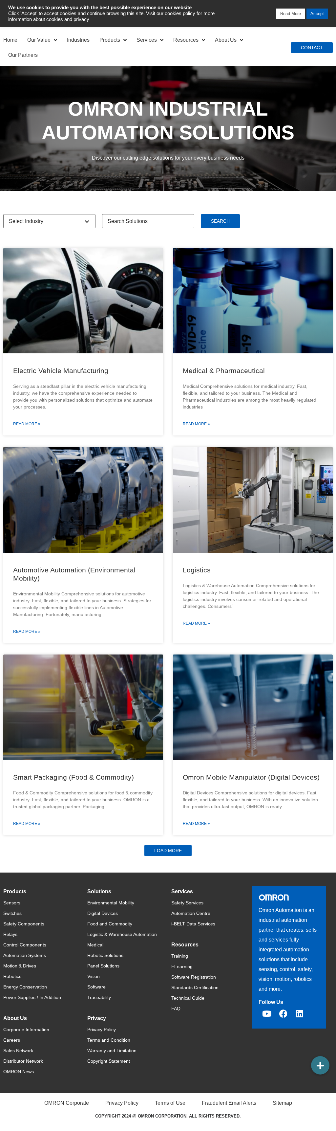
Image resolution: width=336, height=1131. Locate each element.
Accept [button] (317, 13)
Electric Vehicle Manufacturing (60, 370)
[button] (168, 850)
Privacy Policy (101, 1029)
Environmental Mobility (110, 902)
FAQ (175, 1008)
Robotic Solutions (105, 955)
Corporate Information (26, 1029)
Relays (10, 934)
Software (96, 986)
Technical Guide (187, 998)
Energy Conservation (25, 986)
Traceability (99, 997)
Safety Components (23, 923)
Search (220, 221)
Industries (78, 40)
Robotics (12, 976)
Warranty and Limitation (111, 1050)
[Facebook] (283, 1014)
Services (146, 40)
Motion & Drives (19, 965)
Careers (11, 1040)
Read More (290, 13)
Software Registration (193, 977)
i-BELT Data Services (193, 923)
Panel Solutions (103, 965)
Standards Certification (195, 987)
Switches (12, 913)
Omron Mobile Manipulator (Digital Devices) (251, 777)
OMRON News (18, 1071)
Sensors (11, 902)
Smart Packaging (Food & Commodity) (73, 777)
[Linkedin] (299, 1014)
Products (109, 40)
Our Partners (23, 55)
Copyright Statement (108, 1061)
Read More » (26, 424)
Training (179, 956)
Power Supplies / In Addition (32, 997)
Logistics (197, 570)
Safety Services (187, 902)
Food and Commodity (109, 923)
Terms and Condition (108, 1040)
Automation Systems (24, 955)
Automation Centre (190, 913)
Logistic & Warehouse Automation (122, 934)
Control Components (24, 944)
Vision (93, 976)
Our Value (39, 40)
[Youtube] (267, 1014)
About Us (226, 40)
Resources (186, 40)
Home (10, 40)
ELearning (182, 966)
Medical (95, 944)
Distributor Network (23, 1061)
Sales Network (18, 1050)
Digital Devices (102, 913)
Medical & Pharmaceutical (224, 370)
